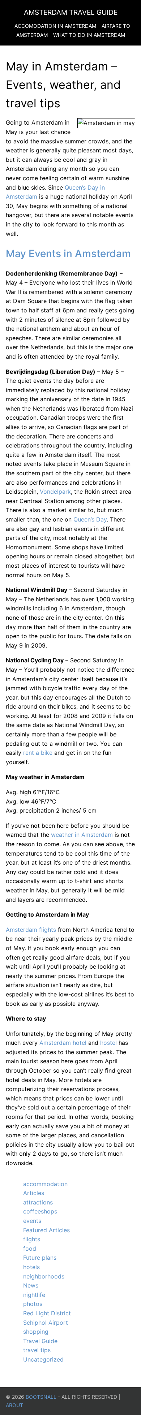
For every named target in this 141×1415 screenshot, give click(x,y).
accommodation (45, 1183)
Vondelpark (55, 491)
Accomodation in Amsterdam (55, 26)
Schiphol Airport (45, 1322)
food (29, 1248)
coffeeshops (40, 1211)
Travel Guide (40, 1341)
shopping (35, 1331)
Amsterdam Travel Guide (71, 12)
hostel (108, 1042)
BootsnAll (41, 1397)
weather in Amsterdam (82, 834)
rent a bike (37, 752)
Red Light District (47, 1313)
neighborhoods (43, 1276)
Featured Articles (46, 1230)
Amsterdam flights (31, 929)
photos (32, 1303)
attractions (38, 1202)
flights (31, 1239)
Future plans (39, 1257)
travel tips (37, 1350)
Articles (33, 1193)
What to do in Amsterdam (89, 35)
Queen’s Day (90, 519)
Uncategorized (43, 1359)
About (14, 1405)
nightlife (34, 1294)
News (30, 1285)
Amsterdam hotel (62, 1042)
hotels (31, 1267)
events (32, 1220)
